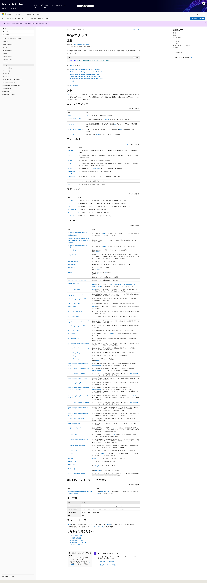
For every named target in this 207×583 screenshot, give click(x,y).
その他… (72, 81)
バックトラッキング (76, 545)
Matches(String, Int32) (74, 338)
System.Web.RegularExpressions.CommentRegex (85, 76)
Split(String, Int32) (73, 434)
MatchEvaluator (96, 365)
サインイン (202, 14)
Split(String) (71, 453)
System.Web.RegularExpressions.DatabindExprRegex (86, 79)
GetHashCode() (72, 267)
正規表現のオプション (76, 540)
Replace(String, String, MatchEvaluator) (78, 402)
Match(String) (71, 333)
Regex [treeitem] (6, 65)
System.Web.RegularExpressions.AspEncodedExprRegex (87, 72)
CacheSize (70, 200)
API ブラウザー (81, 30)
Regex (69, 95)
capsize (70, 160)
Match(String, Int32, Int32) (75, 311)
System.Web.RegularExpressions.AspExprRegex (84, 74)
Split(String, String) (73, 450)
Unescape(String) (72, 461)
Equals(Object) (72, 250)
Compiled (97, 466)
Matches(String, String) (74, 353)
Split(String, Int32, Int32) (74, 428)
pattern (70, 181)
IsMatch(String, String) (74, 303)
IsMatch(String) (72, 306)
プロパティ (176, 41)
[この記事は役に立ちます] (192, 58)
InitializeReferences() (73, 283)
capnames (70, 150)
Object (72, 65)
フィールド (176, 39)
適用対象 (175, 47)
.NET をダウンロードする (197, 18)
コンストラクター (177, 37)
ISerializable (74, 85)
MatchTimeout (72, 209)
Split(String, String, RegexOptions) (77, 445)
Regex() (70, 115)
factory (70, 168)
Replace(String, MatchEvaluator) (76, 373)
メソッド (175, 43)
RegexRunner (97, 168)
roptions (70, 184)
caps (69, 155)
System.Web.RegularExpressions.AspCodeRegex (85, 69)
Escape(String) (72, 255)
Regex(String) (71, 134)
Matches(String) (72, 356)
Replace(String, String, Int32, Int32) (77, 378)
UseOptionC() (71, 464)
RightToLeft (71, 216)
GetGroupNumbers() (73, 264)
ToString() (70, 458)
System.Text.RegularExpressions (81, 44)
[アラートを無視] (203, 3)
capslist (70, 163)
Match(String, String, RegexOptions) (77, 326)
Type (105, 272)
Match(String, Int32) (73, 316)
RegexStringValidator (76, 536)
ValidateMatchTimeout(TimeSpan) (77, 473)
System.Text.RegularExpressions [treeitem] (12, 38)
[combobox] (18, 31)
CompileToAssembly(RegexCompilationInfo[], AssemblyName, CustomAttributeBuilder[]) (79, 240)
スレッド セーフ (98, 527)
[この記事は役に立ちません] (194, 58)
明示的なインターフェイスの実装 (181, 45)
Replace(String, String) (74, 423)
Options (70, 213)
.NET (73, 30)
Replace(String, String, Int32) (76, 383)
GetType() (70, 272)
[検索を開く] (197, 14)
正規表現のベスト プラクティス (79, 542)
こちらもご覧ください (179, 52)
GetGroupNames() (73, 261)
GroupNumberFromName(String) (77, 280)
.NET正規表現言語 (75, 538)
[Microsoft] (3, 14)
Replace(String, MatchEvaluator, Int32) (78, 368)
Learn (69, 30)
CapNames (71, 203)
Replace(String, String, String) (76, 418)
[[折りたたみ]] (34, 28)
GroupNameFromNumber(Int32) (76, 277)
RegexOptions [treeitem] (7, 88)
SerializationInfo (104, 491)
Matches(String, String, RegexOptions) (78, 348)
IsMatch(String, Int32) (74, 289)
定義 (174, 33)
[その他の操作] (138, 30)
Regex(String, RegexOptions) (75, 129)
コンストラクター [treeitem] (9, 68)
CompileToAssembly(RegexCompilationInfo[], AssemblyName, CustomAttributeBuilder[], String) (79, 233)
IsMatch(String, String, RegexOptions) (78, 299)
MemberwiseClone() (73, 359)
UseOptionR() (71, 469)
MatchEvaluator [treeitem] (7, 59)
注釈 (174, 35)
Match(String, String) (73, 330)
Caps (69, 206)
